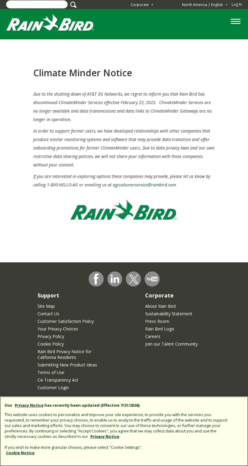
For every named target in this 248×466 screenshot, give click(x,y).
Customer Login (53, 387)
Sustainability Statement (168, 314)
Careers (152, 336)
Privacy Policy (51, 336)
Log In (237, 4)
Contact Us (48, 314)
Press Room (157, 321)
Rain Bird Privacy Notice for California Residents (64, 354)
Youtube (152, 279)
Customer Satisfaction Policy (66, 321)
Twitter (133, 279)
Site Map (46, 306)
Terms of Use (51, 372)
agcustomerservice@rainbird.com (144, 185)
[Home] (56, 24)
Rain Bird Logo (159, 329)
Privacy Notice (29, 405)
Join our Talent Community (171, 344)
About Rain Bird (160, 306)
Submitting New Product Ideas (67, 365)
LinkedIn (115, 278)
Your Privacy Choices (58, 329)
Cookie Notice (20, 452)
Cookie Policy (51, 344)
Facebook (96, 279)
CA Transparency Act (58, 380)
